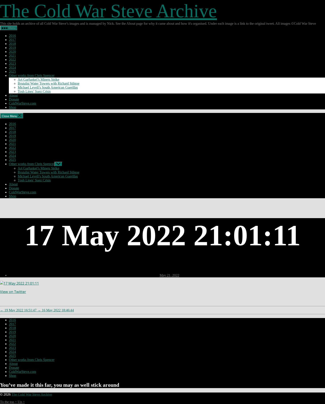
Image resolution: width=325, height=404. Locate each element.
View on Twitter (13, 291)
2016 (12, 36)
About (13, 95)
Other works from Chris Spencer (31, 75)
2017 (12, 40)
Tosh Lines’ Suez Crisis (34, 91)
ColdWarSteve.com (22, 103)
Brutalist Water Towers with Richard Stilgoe (48, 83)
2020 (12, 51)
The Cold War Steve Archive (108, 10)
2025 (12, 71)
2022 (12, 59)
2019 (12, 48)
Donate (14, 99)
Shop (12, 107)
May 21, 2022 (169, 275)
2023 (12, 63)
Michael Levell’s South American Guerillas (48, 87)
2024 (12, 67)
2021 (12, 55)
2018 (12, 44)
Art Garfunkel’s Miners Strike (38, 79)
